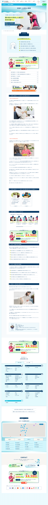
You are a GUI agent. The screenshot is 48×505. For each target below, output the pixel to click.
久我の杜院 (17, 442)
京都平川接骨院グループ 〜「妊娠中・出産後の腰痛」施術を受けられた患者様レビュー (21, 74)
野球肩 (27, 377)
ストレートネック (17, 367)
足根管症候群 (27, 392)
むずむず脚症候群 (37, 392)
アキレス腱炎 (27, 395)
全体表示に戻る (41, 424)
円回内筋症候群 (37, 385)
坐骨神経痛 (16, 379)
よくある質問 (38, 1)
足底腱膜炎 (36, 396)
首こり (7, 367)
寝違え (16, 368)
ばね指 (36, 388)
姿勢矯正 (16, 402)
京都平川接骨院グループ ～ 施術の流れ (15, 76)
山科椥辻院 (37, 444)
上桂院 (27, 444)
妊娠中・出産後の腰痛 (8, 375)
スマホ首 (7, 371)
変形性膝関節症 (8, 392)
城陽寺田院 (17, 448)
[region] (23, 199)
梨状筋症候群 (17, 375)
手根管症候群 (27, 385)
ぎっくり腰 (7, 378)
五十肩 (27, 378)
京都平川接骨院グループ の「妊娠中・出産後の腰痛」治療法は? (18, 72)
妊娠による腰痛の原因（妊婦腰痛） (15, 78)
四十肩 (27, 375)
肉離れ (36, 395)
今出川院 (8, 446)
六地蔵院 (27, 446)
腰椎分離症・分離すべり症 (18, 377)
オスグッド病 (17, 395)
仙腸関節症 (7, 377)
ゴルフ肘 (7, 385)
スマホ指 (27, 388)
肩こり (36, 378)
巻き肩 (27, 379)
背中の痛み (36, 367)
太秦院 (36, 442)
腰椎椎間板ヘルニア (17, 378)
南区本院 (8, 442)
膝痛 (15, 392)
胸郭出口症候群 (37, 377)
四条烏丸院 (17, 446)
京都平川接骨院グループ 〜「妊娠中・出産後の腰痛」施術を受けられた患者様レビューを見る (23, 90)
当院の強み (26, 1)
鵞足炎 (7, 396)
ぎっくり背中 (27, 367)
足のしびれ (27, 396)
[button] (20, 435)
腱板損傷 (36, 375)
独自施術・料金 (21, 1)
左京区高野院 (18, 444)
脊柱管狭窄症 (7, 379)
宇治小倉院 (37, 446)
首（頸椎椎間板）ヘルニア (9, 368)
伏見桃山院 (27, 442)
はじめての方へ (13, 1)
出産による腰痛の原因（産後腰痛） (15, 80)
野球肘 (16, 385)
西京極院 (8, 444)
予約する (23, 68)
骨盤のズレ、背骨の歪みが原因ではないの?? (16, 82)
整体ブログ (34, 1)
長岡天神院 (8, 448)
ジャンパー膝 (7, 395)
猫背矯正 (7, 402)
